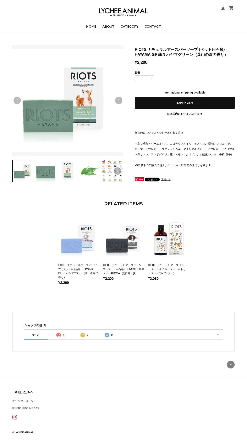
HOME (91, 26)
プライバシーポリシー (24, 400)
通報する (166, 179)
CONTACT (153, 26)
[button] (119, 100)
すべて (36, 335)
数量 (137, 72)
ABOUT (108, 26)
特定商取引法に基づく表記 (26, 407)
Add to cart (185, 103)
